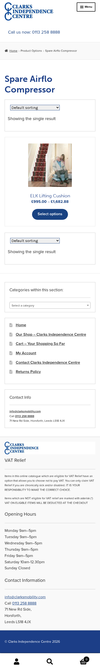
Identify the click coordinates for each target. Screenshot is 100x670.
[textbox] (50, 305)
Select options (50, 214)
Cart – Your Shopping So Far (40, 343)
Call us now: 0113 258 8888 (34, 32)
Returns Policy (28, 371)
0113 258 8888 (24, 416)
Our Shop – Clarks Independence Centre (51, 334)
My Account (26, 353)
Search (50, 662)
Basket (77, 657)
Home (13, 50)
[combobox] (50, 305)
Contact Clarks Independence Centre (48, 362)
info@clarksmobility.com (25, 411)
